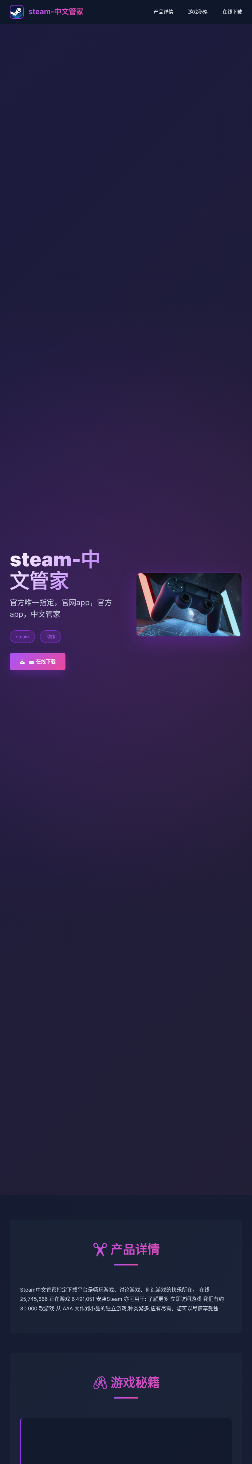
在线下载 (232, 12)
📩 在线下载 (42, 661)
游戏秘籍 (198, 12)
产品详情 (163, 12)
